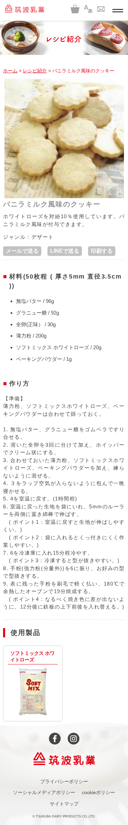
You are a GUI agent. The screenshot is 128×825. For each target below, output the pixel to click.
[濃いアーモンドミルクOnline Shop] (75, 8)
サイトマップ (64, 803)
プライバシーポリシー (64, 781)
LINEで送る (64, 251)
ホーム (10, 70)
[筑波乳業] (24, 8)
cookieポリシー (98, 792)
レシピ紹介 (35, 70)
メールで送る (22, 251)
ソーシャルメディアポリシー (44, 792)
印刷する (102, 251)
